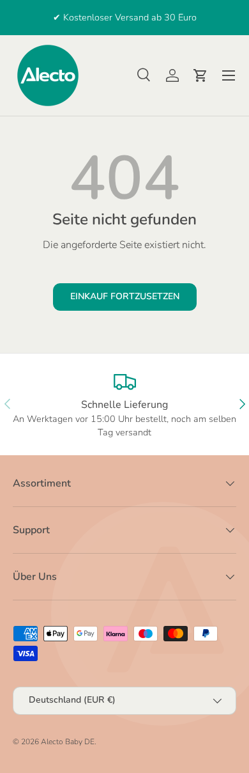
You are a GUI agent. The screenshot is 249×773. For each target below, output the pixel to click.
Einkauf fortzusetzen (124, 296)
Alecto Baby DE (67, 742)
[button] (200, 75)
